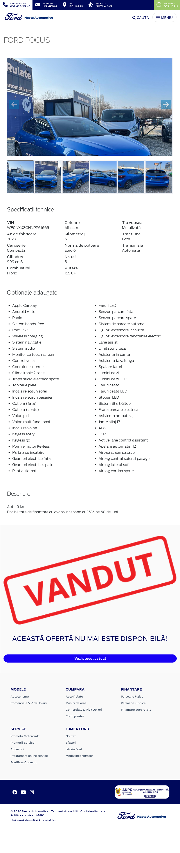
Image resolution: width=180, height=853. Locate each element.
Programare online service (29, 756)
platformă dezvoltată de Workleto (34, 820)
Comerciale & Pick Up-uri (29, 703)
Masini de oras (76, 703)
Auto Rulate (74, 696)
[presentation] (14, 104)
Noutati (71, 736)
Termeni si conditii (64, 811)
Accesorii (17, 749)
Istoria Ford (74, 749)
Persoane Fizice (132, 696)
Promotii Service (22, 743)
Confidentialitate (93, 811)
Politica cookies (22, 815)
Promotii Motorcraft (25, 736)
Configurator (75, 716)
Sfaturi (71, 743)
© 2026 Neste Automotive (29, 811)
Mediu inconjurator (79, 756)
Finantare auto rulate (136, 710)
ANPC (40, 815)
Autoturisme (20, 696)
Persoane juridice (133, 703)
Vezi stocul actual (90, 658)
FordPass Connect (24, 762)
